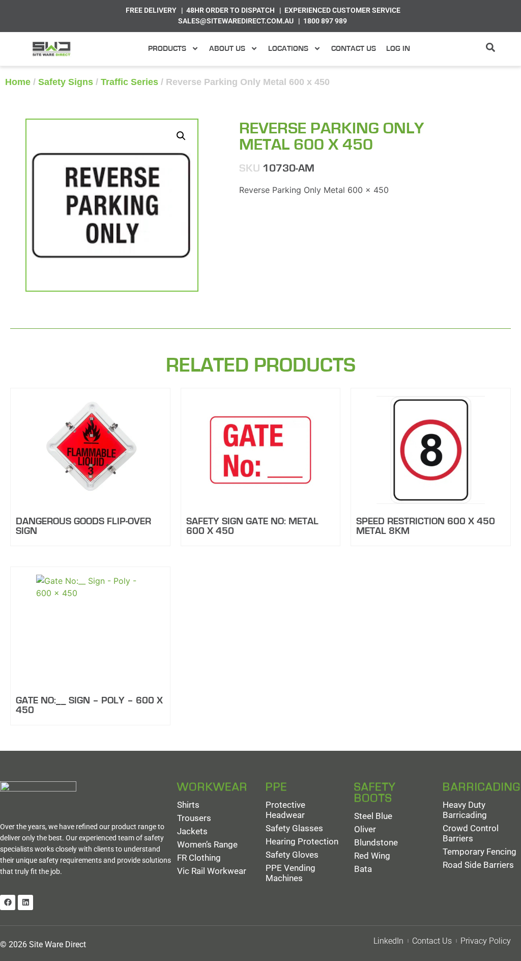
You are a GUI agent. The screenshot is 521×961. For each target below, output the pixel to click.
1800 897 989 (325, 21)
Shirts (188, 805)
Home (18, 82)
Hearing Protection (302, 841)
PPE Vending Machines (290, 873)
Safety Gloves (292, 855)
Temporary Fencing (479, 851)
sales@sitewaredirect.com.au (236, 21)
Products (167, 48)
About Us (227, 48)
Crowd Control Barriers (471, 833)
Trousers (194, 818)
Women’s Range (207, 844)
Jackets (192, 831)
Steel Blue (373, 816)
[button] (181, 136)
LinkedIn (388, 941)
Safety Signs (65, 82)
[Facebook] (7, 902)
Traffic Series (129, 82)
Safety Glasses (294, 828)
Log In (398, 48)
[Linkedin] (25, 902)
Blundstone (376, 842)
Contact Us (353, 48)
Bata (363, 869)
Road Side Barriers (478, 865)
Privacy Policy (485, 941)
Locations (288, 48)
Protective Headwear (285, 810)
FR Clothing (199, 858)
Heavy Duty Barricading (465, 810)
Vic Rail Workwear (211, 871)
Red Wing (372, 856)
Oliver (365, 829)
